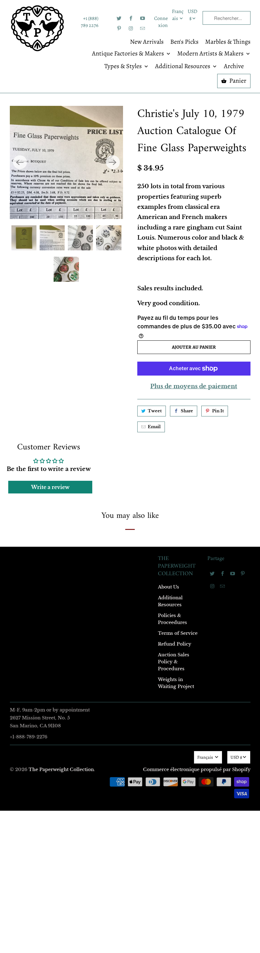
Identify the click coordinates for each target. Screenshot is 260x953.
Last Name (49, 457)
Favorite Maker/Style (59, 530)
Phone (45, 493)
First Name (50, 420)
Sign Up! (130, 599)
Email (45, 384)
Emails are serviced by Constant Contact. (91, 581)
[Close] (221, 340)
